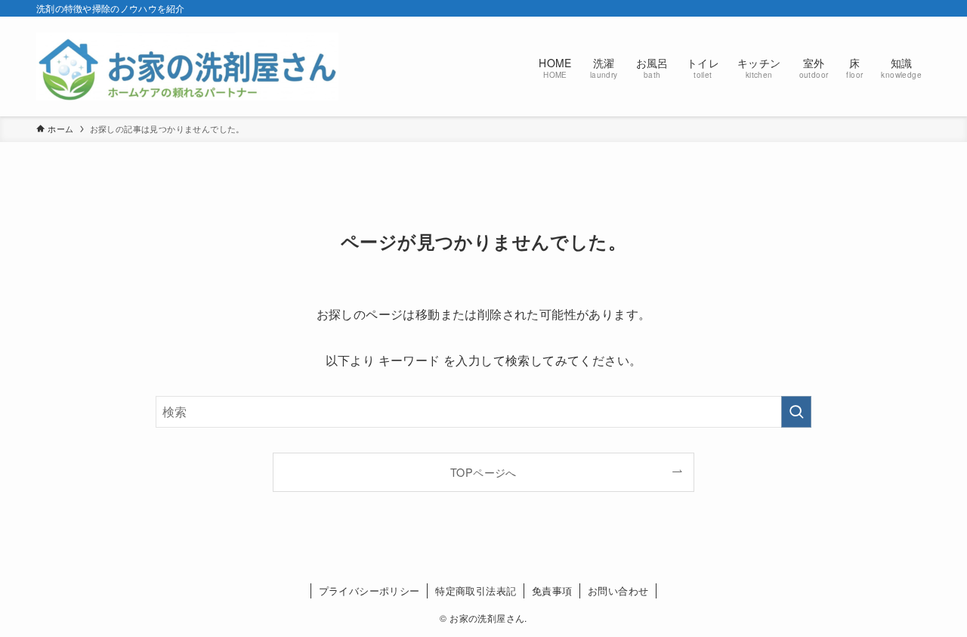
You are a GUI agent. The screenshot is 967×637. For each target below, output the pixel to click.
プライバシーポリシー (369, 590)
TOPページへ (483, 472)
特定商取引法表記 (475, 590)
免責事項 (552, 590)
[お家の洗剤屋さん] (187, 66)
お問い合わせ (618, 590)
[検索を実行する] (796, 412)
